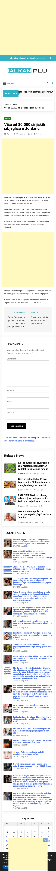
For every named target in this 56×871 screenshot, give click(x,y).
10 (7, 836)
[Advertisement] (28, 854)
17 (7, 840)
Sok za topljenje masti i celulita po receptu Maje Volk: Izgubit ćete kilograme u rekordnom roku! (32, 623)
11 (14, 836)
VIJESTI (7, 118)
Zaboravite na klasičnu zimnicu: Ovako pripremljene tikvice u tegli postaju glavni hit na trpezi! (32, 647)
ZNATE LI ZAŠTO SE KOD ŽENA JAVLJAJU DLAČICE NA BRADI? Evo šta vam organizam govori (31, 707)
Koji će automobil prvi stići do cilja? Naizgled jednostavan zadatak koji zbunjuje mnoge (33, 466)
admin (9, 134)
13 (28, 836)
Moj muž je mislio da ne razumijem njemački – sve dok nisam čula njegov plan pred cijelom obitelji (32, 731)
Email (10, 401)
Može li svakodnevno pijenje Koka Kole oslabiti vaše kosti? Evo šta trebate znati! (32, 741)
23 (49, 840)
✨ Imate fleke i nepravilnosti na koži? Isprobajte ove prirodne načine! (29, 753)
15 (42, 836)
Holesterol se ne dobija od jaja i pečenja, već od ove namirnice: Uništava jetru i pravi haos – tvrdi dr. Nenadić (32, 658)
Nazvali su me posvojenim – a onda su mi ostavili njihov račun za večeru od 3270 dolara (32, 765)
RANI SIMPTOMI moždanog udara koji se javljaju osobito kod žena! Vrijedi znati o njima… (34, 498)
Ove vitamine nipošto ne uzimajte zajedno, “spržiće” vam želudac (35, 514)
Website (10, 412)
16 (49, 836)
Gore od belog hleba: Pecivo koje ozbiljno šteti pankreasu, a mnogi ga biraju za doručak (34, 482)
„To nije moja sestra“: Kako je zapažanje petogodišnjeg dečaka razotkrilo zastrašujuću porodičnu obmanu (32, 569)
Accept (7, 867)
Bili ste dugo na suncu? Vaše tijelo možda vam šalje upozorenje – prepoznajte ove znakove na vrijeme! (32, 635)
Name (10, 390)
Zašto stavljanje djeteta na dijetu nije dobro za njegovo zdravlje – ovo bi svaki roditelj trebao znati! (32, 719)
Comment (12, 359)
